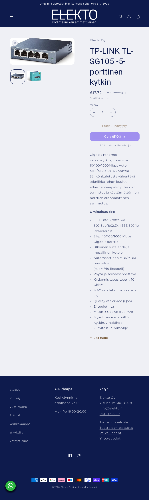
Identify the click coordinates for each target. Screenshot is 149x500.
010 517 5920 (110, 414)
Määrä (94, 104)
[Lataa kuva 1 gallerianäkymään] (18, 77)
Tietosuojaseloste (114, 422)
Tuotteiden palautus (116, 427)
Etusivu (15, 389)
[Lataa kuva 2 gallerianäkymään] (34, 77)
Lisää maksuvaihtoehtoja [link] (114, 145)
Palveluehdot (111, 433)
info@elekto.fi (111, 408)
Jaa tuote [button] (101, 337)
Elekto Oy (66, 487)
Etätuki (15, 415)
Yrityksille (16, 432)
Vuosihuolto (18, 407)
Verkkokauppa (20, 424)
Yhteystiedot (19, 441)
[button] (11, 16)
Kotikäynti (17, 398)
